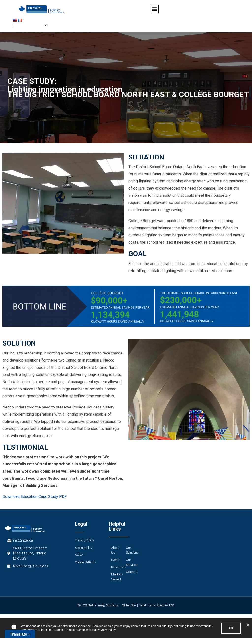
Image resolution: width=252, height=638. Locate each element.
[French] (19, 20)
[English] (15, 20)
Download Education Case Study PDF (34, 496)
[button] (154, 9)
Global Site (129, 605)
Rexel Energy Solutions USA (157, 605)
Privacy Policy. (106, 630)
